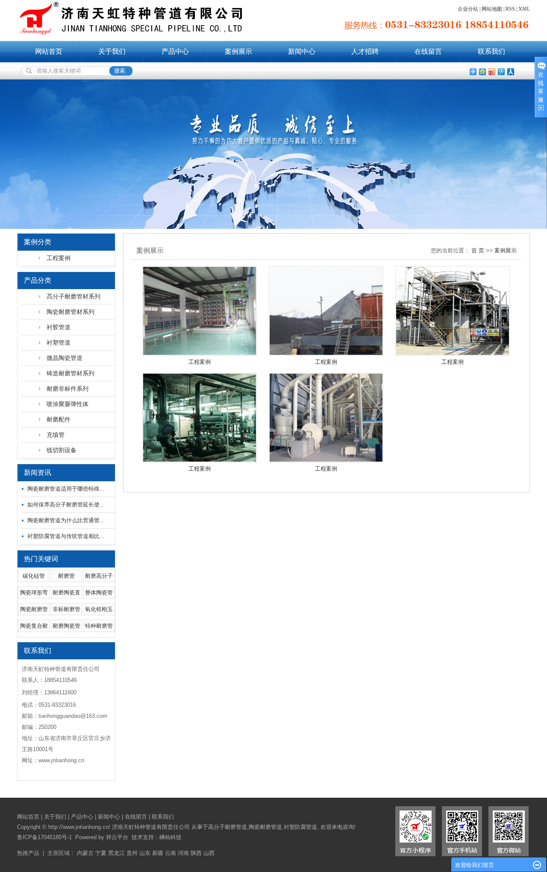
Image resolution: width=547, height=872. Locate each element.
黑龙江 (116, 853)
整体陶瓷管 (99, 592)
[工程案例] (199, 311)
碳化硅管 (34, 576)
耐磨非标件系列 (67, 388)
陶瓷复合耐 (34, 626)
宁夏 (100, 853)
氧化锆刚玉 (99, 609)
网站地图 (492, 9)
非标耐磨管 (66, 609)
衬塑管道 (59, 342)
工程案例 (59, 258)
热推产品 (28, 853)
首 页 (477, 250)
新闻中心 (301, 51)
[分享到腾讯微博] (501, 71)
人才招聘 (365, 51)
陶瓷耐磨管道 (265, 827)
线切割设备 (61, 450)
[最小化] (537, 865)
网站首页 (48, 51)
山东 (144, 853)
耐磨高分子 (99, 576)
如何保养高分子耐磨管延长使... (66, 504)
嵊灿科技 (170, 837)
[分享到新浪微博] (491, 71)
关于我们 (112, 51)
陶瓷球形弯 (34, 592)
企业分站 (468, 9)
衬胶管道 (59, 327)
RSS (510, 9)
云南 (170, 853)
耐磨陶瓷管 (66, 626)
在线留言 (428, 51)
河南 (183, 853)
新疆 (157, 853)
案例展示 (238, 51)
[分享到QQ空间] (482, 71)
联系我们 (491, 51)
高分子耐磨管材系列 (73, 296)
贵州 (132, 853)
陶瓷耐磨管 (34, 609)
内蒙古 (85, 853)
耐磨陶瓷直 (66, 592)
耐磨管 (66, 576)
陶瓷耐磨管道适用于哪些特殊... (66, 489)
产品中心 (175, 51)
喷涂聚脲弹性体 (67, 404)
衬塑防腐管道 (300, 827)
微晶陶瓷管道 (64, 357)
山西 (209, 853)
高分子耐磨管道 (227, 827)
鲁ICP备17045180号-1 (44, 837)
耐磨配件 (59, 419)
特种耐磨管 (99, 626)
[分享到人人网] (510, 71)
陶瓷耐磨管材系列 (70, 311)
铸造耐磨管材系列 (70, 373)
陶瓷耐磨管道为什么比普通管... (66, 520)
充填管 (56, 434)
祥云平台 (117, 837)
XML (524, 9)
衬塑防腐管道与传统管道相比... (66, 536)
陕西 (196, 853)
